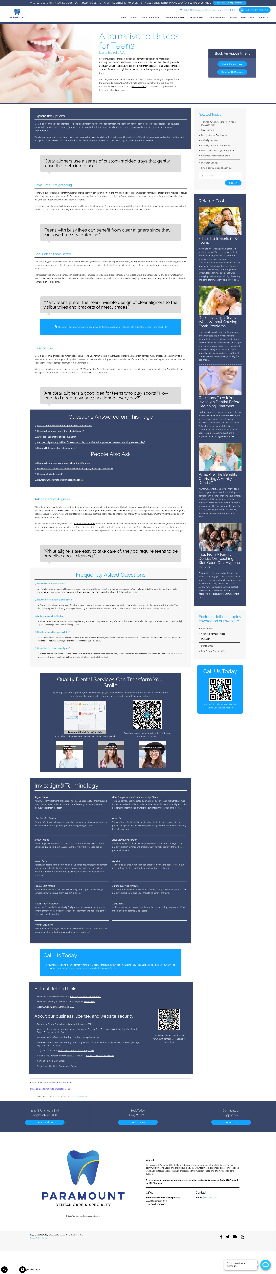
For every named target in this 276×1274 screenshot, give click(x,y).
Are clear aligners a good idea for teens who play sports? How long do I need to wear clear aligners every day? (91, 442)
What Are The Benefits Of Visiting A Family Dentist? (218, 478)
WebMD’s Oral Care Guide (57, 1006)
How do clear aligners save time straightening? (60, 431)
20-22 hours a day (88, 369)
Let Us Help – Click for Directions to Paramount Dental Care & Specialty (85, 736)
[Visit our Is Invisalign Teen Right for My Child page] (69, 767)
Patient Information (150, 17)
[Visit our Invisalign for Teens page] (152, 767)
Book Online (138, 1122)
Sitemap (45, 1238)
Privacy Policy (35, 1238)
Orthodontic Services (174, 17)
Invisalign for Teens (210, 140)
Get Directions (45, 1122)
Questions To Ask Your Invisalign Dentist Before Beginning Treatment (219, 401)
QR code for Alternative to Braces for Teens (50, 1088)
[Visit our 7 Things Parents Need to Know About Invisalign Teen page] (111, 767)
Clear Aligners (207, 129)
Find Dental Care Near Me (213, 651)
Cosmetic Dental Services (213, 633)
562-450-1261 (53, 968)
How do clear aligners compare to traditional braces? (63, 462)
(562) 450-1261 (139, 86)
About (133, 17)
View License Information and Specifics (76, 1050)
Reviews (233, 17)
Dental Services (196, 17)
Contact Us (263, 17)
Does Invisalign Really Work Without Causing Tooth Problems (218, 321)
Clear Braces (207, 628)
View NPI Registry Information (100, 1055)
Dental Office (207, 645)
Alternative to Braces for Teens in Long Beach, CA (144, 326)
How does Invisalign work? (50, 474)
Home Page (89, 1001)
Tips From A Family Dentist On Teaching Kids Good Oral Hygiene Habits (219, 560)
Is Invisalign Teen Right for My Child (217, 150)
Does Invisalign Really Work (214, 135)
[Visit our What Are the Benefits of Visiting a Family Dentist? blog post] (220, 470)
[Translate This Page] (22, 1269)
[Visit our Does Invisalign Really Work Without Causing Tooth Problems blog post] (220, 313)
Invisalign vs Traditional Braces (215, 145)
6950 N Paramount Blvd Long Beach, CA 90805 (209, 10)
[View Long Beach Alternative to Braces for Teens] (46, 102)
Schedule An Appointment (229, 3)
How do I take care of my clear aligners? (56, 447)
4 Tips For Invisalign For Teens (219, 240)
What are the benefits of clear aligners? (56, 436)
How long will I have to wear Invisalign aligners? (60, 479)
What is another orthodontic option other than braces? (64, 425)
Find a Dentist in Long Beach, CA (216, 167)
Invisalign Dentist (209, 162)
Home (123, 17)
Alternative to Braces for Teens (58, 1082)
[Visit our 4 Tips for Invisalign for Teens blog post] (220, 234)
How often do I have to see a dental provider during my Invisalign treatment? (75, 468)
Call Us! (256, 10)
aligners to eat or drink (84, 523)
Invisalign (205, 638)
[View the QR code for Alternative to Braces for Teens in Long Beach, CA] (147, 728)
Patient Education (216, 17)
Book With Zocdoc (232, 72)
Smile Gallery (247, 17)
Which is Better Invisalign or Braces (217, 155)
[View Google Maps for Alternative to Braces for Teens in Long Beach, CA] (85, 733)
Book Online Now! (232, 64)
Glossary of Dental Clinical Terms (85, 996)
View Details (59, 1060)
